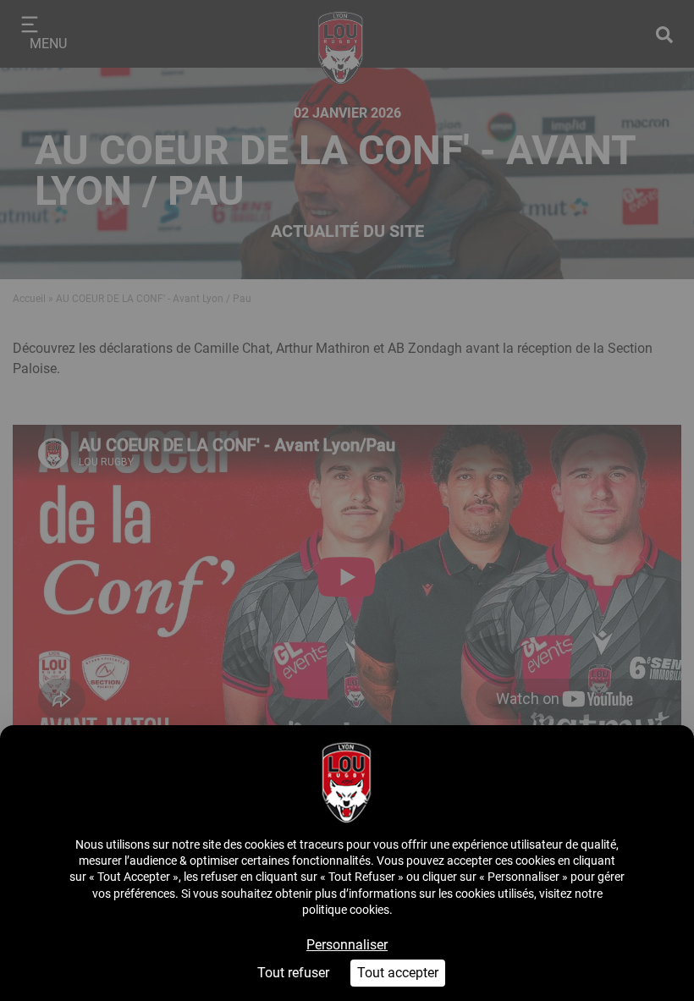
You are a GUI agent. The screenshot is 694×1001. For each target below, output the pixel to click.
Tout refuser (293, 973)
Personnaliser (347, 945)
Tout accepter (397, 973)
